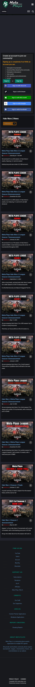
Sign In (6, 81)
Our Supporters (17, 603)
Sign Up (19, 81)
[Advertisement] (17, 33)
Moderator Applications (17, 617)
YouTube (17, 553)
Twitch (17, 556)
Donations (17, 580)
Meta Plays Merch (17, 590)
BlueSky (17, 563)
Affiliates (17, 587)
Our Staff (17, 600)
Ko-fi (17, 583)
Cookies (23, 679)
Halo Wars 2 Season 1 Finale (12, 485)
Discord (17, 559)
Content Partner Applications (17, 614)
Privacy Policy (14, 679)
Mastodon (17, 566)
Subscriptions (17, 577)
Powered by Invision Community (17, 683)
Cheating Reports (17, 627)
